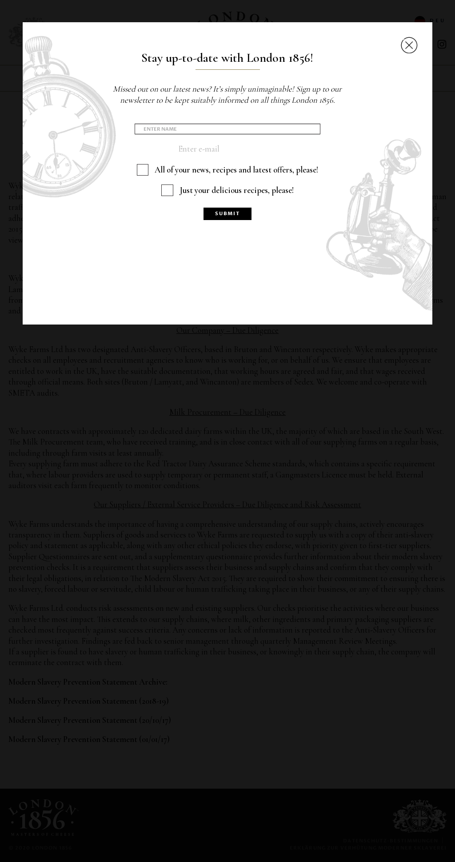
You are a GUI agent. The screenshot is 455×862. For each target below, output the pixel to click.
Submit (227, 213)
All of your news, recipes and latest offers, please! (236, 170)
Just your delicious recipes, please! (237, 190)
